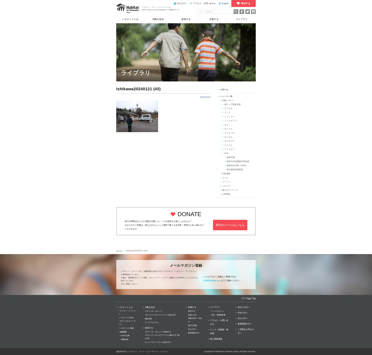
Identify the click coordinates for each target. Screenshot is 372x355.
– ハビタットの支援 (126, 328)
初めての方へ (244, 307)
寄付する (191, 311)
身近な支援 (192, 325)
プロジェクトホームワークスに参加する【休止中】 (162, 336)
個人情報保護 (216, 339)
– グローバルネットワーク (126, 322)
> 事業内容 (124, 339)
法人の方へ (192, 329)
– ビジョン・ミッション (126, 312)
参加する (149, 328)
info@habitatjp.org (211, 280)
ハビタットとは (125, 307)
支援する (192, 307)
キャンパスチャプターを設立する (158, 342)
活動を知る (150, 307)
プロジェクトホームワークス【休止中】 (160, 315)
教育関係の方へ (194, 333)
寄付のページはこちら (230, 225)
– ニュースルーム (217, 311)
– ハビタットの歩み (126, 318)
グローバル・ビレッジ (153, 311)
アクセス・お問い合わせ (204, 3)
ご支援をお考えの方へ (246, 331)
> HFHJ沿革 (124, 336)
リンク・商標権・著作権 (219, 331)
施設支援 (148, 319)
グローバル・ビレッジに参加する (158, 332)
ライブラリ (215, 307)
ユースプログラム (152, 322)
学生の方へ (243, 313)
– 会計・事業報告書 (217, 315)
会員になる (192, 315)
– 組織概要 (122, 332)
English (225, 3)
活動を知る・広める (195, 319)
